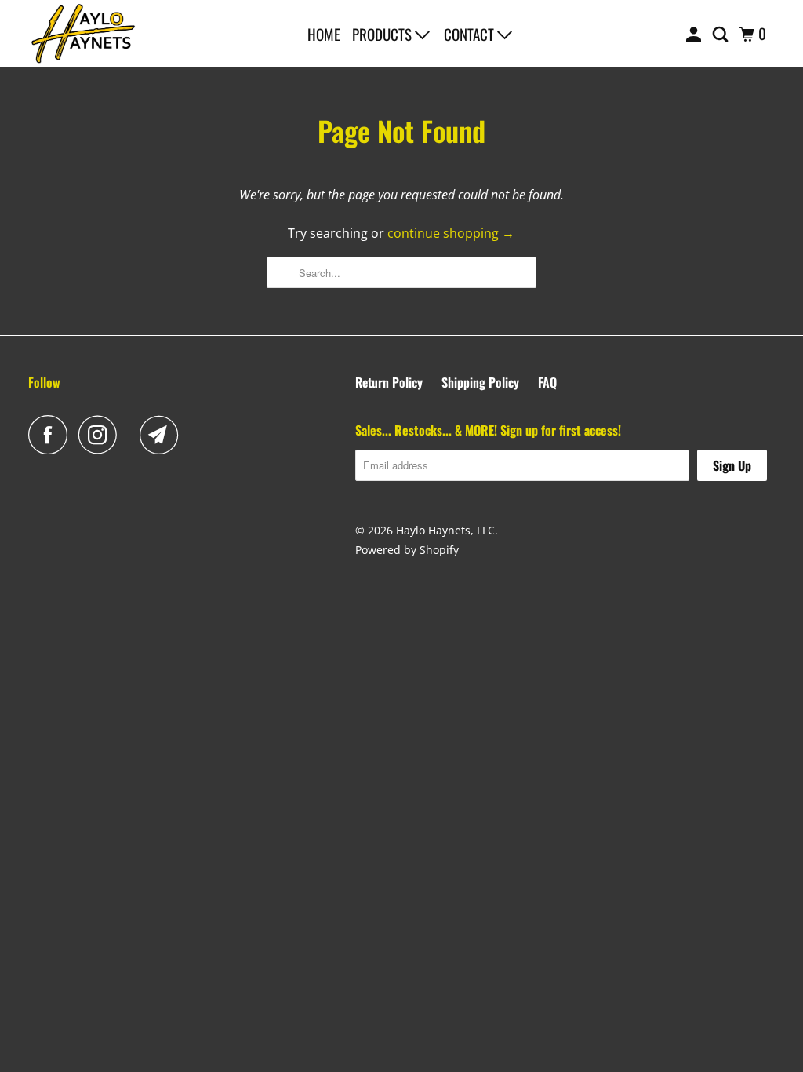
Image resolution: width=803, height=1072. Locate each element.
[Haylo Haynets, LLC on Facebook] (51, 434)
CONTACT (470, 34)
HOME (323, 34)
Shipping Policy (480, 382)
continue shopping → (450, 233)
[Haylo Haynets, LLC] (84, 33)
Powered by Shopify (407, 549)
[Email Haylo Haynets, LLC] (163, 434)
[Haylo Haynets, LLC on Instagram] (101, 434)
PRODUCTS (383, 34)
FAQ (547, 382)
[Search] (722, 34)
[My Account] (695, 34)
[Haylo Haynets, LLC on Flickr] (132, 434)
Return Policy (389, 382)
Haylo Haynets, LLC (445, 530)
